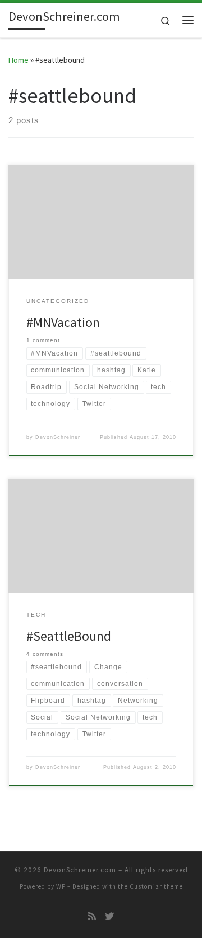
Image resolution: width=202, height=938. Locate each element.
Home (18, 60)
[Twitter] (109, 916)
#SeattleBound (68, 636)
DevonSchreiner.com (80, 870)
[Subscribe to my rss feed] (92, 916)
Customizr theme (156, 886)
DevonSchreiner (57, 437)
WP (61, 886)
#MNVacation (63, 322)
